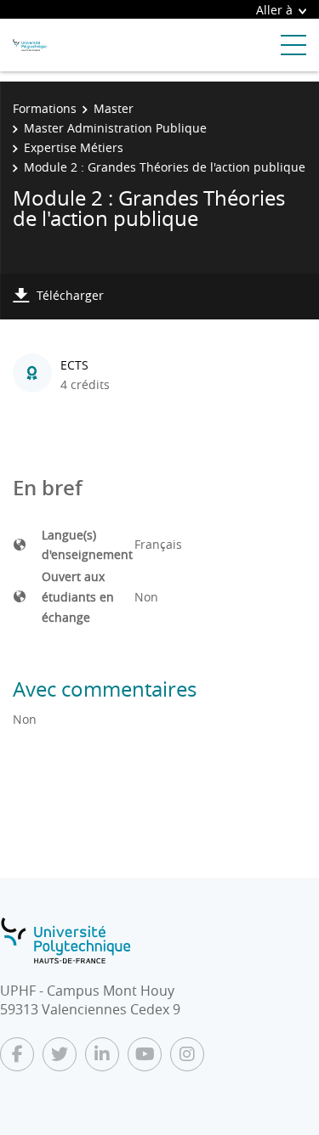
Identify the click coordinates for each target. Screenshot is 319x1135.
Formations (45, 108)
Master (114, 108)
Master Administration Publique (115, 128)
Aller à (274, 10)
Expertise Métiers (73, 147)
